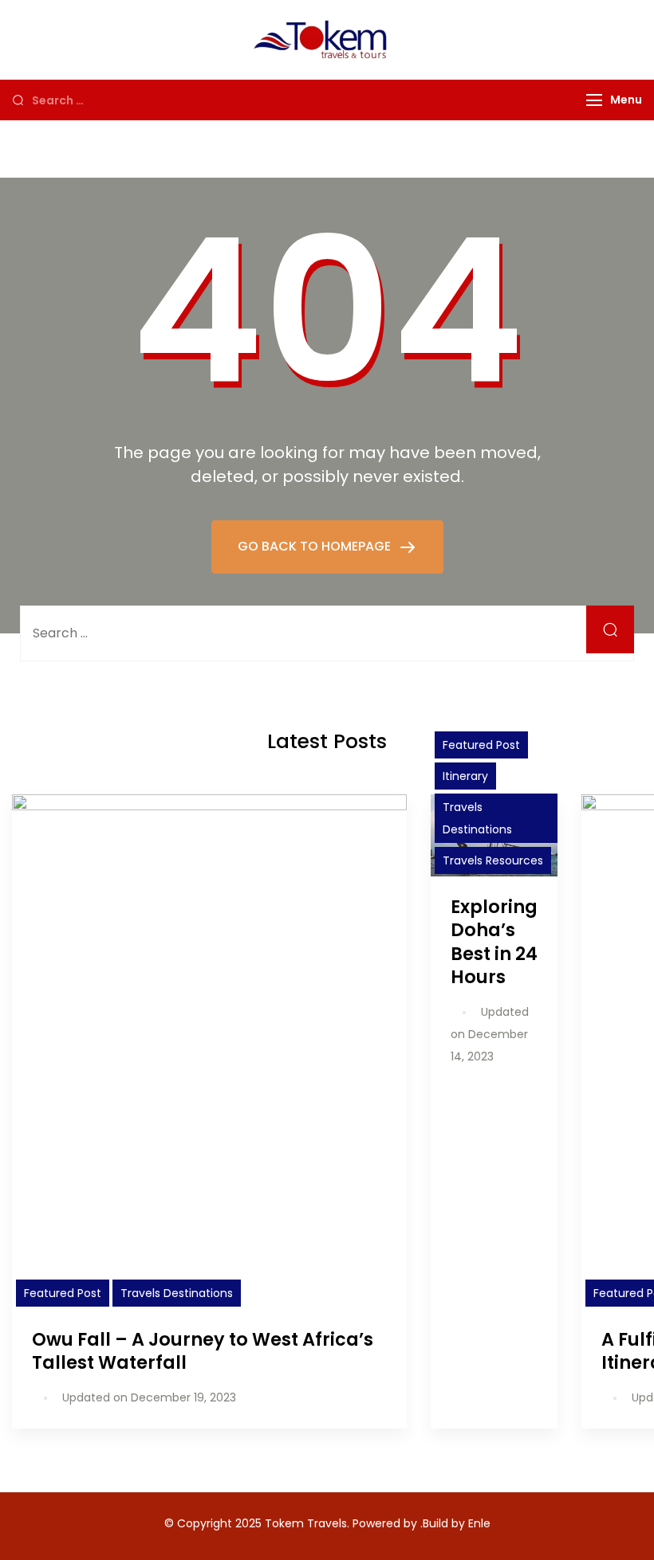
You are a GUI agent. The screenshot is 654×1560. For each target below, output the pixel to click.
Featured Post (62, 1293)
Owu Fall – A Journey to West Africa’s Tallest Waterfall (202, 1351)
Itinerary (465, 776)
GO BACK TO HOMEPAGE (316, 546)
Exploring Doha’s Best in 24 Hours (494, 941)
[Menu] (594, 100)
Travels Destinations (176, 1293)
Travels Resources (493, 860)
